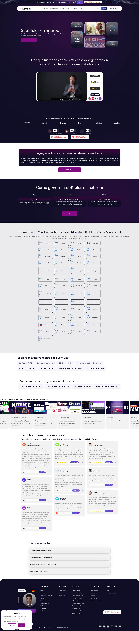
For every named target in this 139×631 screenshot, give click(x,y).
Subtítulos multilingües (77, 598)
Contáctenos (94, 598)
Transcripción (43, 608)
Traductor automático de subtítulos (107, 386)
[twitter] (103, 626)
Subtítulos (42, 593)
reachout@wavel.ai (62, 627)
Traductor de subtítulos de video (30, 386)
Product (62, 586)
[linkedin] (100, 626)
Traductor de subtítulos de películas (57, 386)
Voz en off (42, 598)
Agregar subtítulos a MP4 (95, 368)
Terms (53, 627)
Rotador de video (76, 608)
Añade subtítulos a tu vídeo (78, 593)
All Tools (75, 586)
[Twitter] (111, 626)
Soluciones (46, 8)
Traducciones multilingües (78, 603)
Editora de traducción (77, 600)
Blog (81, 8)
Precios (75, 8)
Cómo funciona (62, 590)
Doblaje (42, 590)
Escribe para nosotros (96, 600)
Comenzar (68, 169)
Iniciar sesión (113, 8)
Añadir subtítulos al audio (78, 595)
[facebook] (115, 626)
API (71, 8)
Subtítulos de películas (65, 363)
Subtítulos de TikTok (25, 363)
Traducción (43, 605)
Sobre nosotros (94, 593)
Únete (104, 8)
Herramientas (54, 8)
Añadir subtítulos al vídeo (27, 368)
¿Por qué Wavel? (94, 590)
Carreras (93, 595)
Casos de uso (64, 8)
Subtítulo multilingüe (47, 368)
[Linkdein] (107, 626)
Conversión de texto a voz (46, 595)
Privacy (49, 627)
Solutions (44, 586)
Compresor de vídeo (77, 605)
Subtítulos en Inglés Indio (82, 386)
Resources (111, 586)
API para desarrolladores (113, 593)
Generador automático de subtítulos (89, 363)
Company (95, 586)
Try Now (80, 2)
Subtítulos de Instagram (45, 363)
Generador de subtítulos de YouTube (70, 368)
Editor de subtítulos (76, 590)
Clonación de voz (44, 603)
